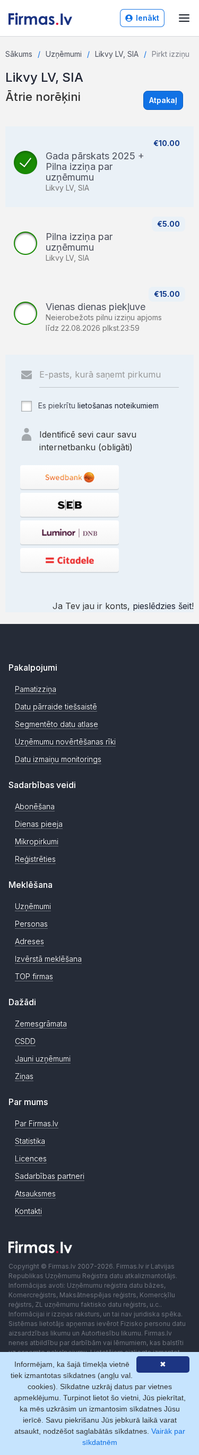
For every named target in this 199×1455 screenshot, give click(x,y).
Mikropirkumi (36, 841)
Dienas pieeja (39, 823)
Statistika (30, 1140)
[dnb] (69, 532)
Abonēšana (35, 806)
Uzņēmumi (64, 53)
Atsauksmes (35, 1193)
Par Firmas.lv (36, 1123)
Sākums (18, 53)
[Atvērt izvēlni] (184, 18)
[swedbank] (69, 477)
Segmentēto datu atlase (56, 724)
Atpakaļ (163, 100)
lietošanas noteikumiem (118, 405)
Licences (31, 1158)
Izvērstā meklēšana (48, 958)
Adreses (29, 941)
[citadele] (69, 560)
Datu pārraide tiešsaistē (56, 706)
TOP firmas (34, 976)
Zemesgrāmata (41, 1023)
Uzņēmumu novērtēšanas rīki (65, 741)
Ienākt (147, 17)
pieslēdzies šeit (162, 606)
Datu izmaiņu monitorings (58, 759)
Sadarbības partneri (49, 1175)
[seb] (69, 505)
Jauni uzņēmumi (43, 1058)
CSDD (25, 1041)
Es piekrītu (97, 405)
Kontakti (28, 1211)
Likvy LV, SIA (117, 53)
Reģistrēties (35, 858)
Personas (31, 923)
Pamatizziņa (35, 689)
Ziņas (24, 1076)
